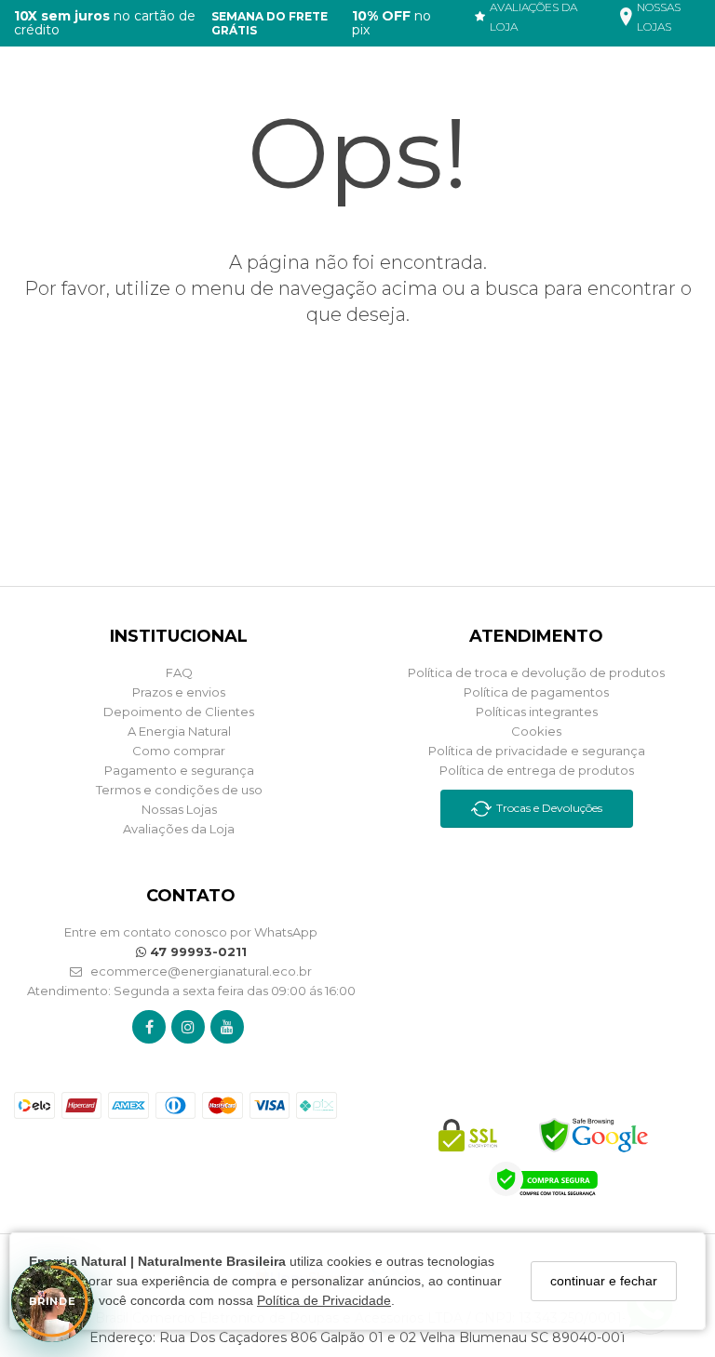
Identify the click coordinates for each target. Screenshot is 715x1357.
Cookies (536, 731)
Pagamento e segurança (179, 770)
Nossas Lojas (179, 809)
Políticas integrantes (537, 711)
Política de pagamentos (536, 692)
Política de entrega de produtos (536, 770)
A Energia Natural (179, 731)
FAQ (179, 672)
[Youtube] (227, 1026)
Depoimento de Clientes (178, 711)
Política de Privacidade (324, 1300)
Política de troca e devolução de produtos (536, 672)
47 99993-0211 (196, 951)
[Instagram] (188, 1026)
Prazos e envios (178, 692)
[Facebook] (149, 1026)
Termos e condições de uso (179, 789)
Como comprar (178, 750)
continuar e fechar (603, 1280)
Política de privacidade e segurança (536, 750)
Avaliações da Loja (179, 828)
